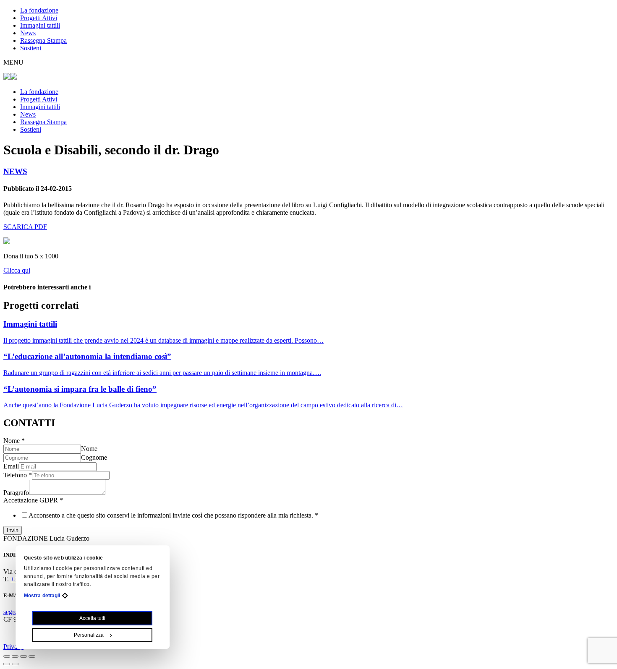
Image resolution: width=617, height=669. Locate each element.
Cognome (94, 457)
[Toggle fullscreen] (23, 656)
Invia (12, 530)
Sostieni (30, 48)
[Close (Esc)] (6, 656)
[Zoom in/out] (32, 656)
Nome (14, 440)
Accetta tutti (93, 618)
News (28, 32)
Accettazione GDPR (33, 500)
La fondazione (39, 10)
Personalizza (89, 635)
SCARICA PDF (25, 226)
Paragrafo (16, 492)
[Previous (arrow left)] (6, 664)
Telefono (17, 475)
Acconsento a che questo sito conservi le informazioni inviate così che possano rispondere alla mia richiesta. (173, 515)
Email (11, 466)
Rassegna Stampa (43, 40)
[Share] (15, 656)
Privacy (13, 646)
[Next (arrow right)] (15, 664)
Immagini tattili (40, 25)
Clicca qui (16, 270)
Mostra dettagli (42, 596)
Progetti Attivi (38, 17)
